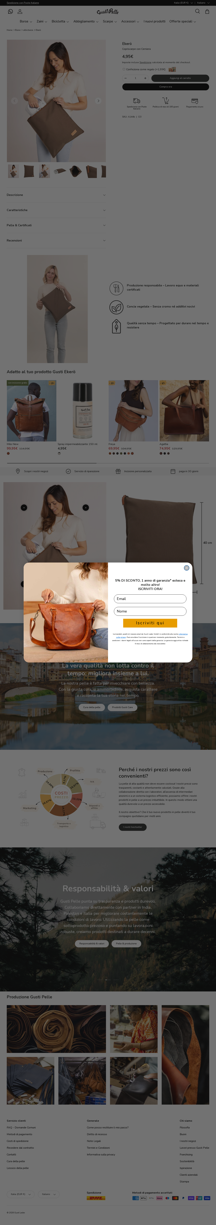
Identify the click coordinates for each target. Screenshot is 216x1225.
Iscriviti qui (150, 623)
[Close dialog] (186, 567)
